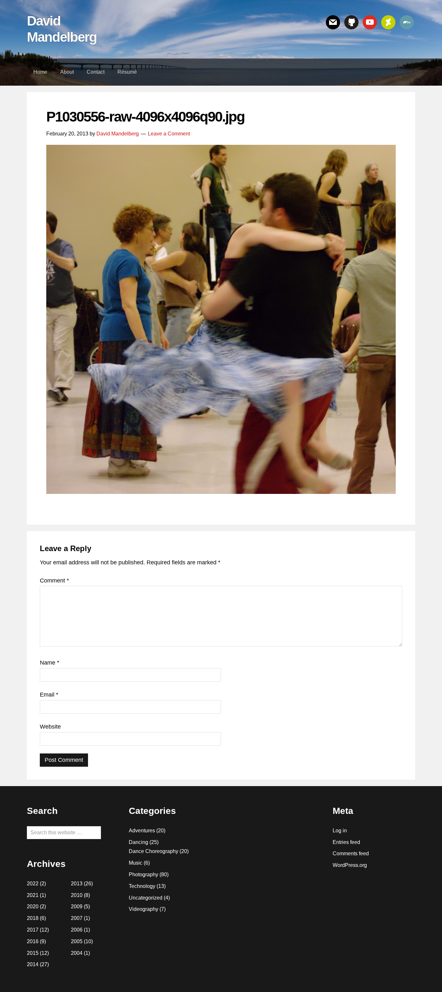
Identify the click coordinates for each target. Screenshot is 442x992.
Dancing (138, 842)
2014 (33, 964)
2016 (33, 941)
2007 (77, 918)
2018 (33, 918)
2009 (77, 906)
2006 (77, 930)
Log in (340, 830)
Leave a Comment (169, 133)
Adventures (142, 830)
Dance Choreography (153, 851)
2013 (77, 883)
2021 (33, 895)
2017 (33, 930)
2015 (33, 953)
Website (50, 726)
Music (135, 863)
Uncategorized (145, 898)
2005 (77, 941)
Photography (143, 874)
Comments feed (351, 853)
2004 (77, 953)
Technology (142, 886)
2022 (33, 883)
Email (49, 694)
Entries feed (346, 842)
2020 (33, 906)
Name (49, 662)
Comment (54, 580)
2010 (77, 895)
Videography (143, 909)
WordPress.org (350, 865)
